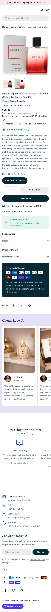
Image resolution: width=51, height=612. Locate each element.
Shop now (19, 226)
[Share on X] (21, 305)
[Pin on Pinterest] (29, 305)
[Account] (41, 10)
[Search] (45, 18)
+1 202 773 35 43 (15, 509)
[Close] (45, 219)
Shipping (17, 113)
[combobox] (25, 18)
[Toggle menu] (3, 10)
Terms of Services (37, 559)
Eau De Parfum (18, 27)
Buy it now (25, 198)
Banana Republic (17, 101)
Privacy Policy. (8, 562)
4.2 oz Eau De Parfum (15, 180)
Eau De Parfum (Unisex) (21, 105)
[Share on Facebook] (13, 305)
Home (5, 27)
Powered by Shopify (29, 600)
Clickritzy (14, 600)
